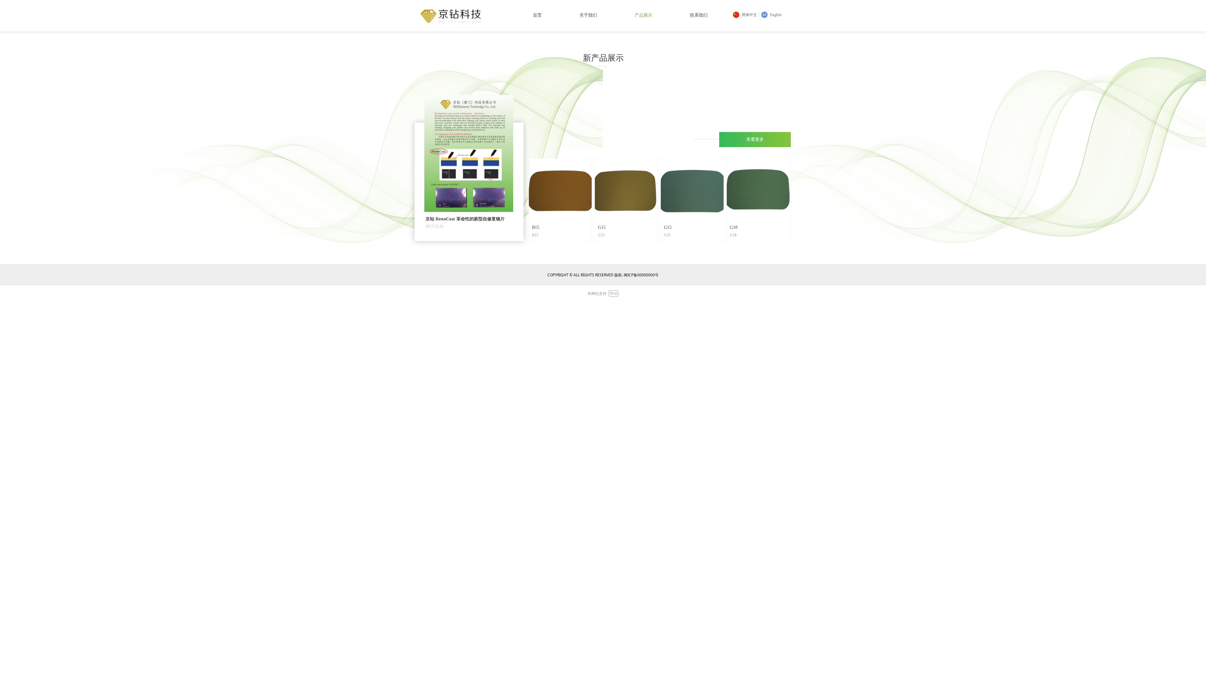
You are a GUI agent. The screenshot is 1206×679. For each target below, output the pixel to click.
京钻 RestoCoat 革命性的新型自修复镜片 (465, 219)
